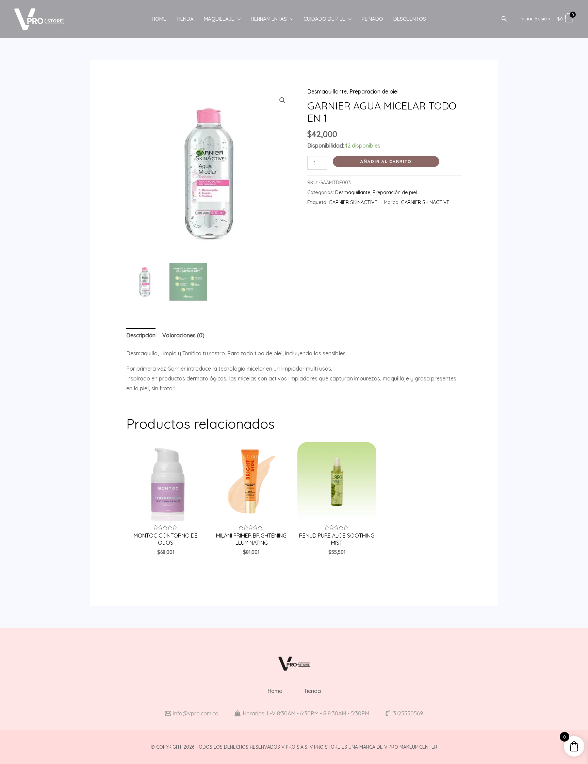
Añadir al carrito (386, 161)
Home (159, 19)
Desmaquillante (327, 91)
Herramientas (269, 19)
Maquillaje (219, 19)
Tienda (185, 19)
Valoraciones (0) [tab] (183, 335)
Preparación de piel (373, 91)
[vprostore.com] (39, 18)
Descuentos (409, 19)
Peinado (372, 19)
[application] (237, 19)
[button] (282, 100)
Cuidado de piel (324, 19)
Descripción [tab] (141, 335)
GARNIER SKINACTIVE (353, 202)
